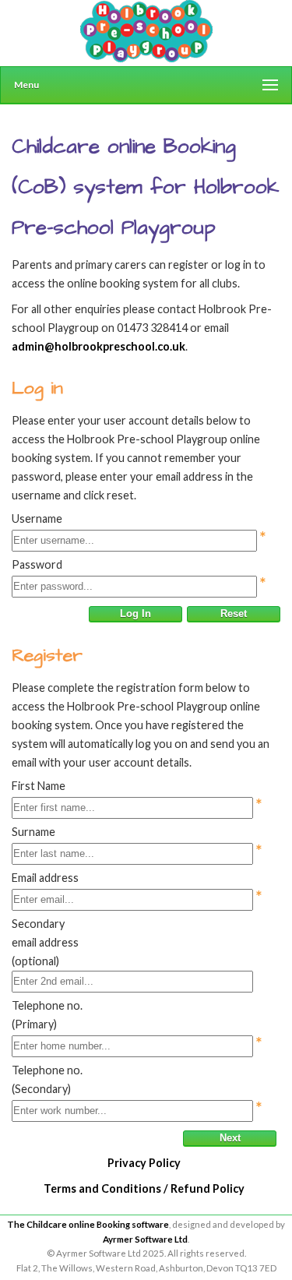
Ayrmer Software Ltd (145, 1239)
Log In (135, 613)
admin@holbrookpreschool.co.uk (98, 346)
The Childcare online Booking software (88, 1224)
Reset (233, 613)
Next (230, 1138)
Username (37, 518)
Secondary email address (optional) (45, 942)
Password (37, 564)
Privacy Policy (144, 1162)
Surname (33, 831)
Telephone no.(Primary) (47, 1015)
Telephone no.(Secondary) (47, 1079)
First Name (38, 785)
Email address (45, 877)
